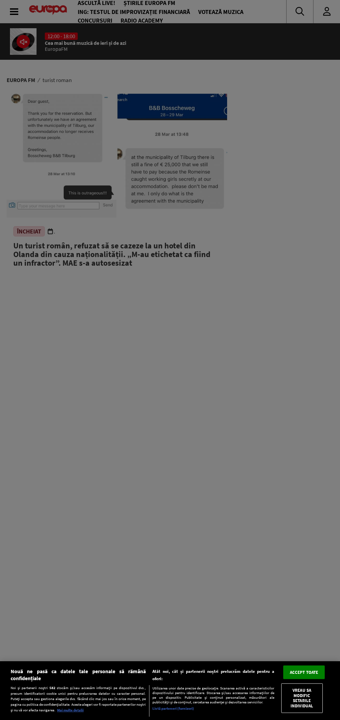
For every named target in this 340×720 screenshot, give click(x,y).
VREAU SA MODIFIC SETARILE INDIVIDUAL (302, 698)
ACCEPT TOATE (304, 672)
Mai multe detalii (70, 710)
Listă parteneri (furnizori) (173, 708)
